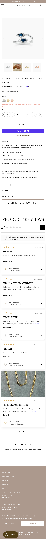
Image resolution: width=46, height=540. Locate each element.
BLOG (4, 488)
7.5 (36, 114)
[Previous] (4, 39)
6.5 (27, 114)
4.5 (8, 114)
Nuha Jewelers (26, 535)
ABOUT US (6, 472)
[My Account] (44, 5)
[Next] (42, 39)
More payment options (23, 135)
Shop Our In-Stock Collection (23, 1)
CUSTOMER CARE (8, 476)
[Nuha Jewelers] (23, 5)
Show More (7, 292)
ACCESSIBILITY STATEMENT (29, 532)
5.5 (18, 114)
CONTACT (5, 480)
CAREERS (5, 484)
